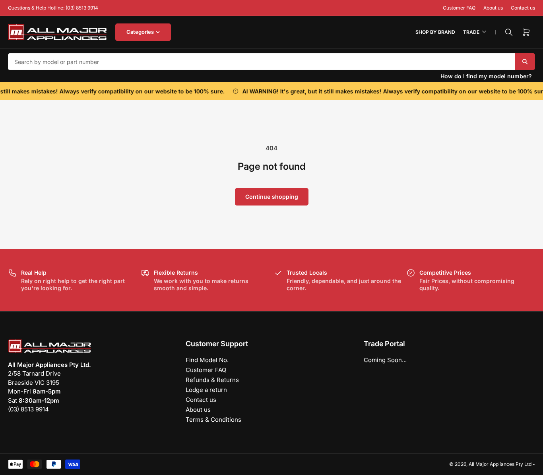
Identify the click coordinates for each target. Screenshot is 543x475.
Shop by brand (435, 32)
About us (493, 8)
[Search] (509, 32)
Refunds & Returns (212, 380)
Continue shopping (271, 196)
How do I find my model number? (486, 76)
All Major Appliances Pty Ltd (500, 464)
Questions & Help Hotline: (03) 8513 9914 (53, 8)
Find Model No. (207, 360)
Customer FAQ (459, 8)
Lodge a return (206, 390)
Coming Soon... (385, 360)
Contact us (523, 8)
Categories (140, 32)
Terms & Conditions (213, 419)
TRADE (471, 32)
